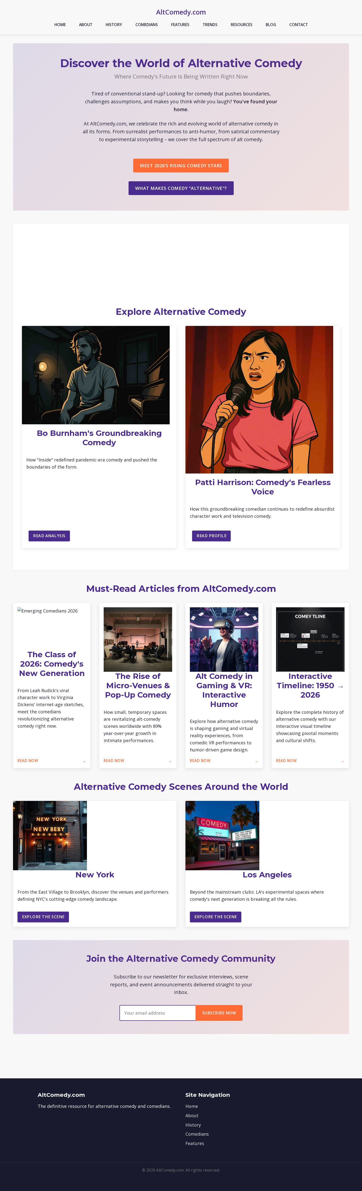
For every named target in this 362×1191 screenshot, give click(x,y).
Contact (298, 24)
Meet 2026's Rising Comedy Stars (181, 165)
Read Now (27, 760)
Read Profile (211, 535)
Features (180, 24)
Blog (271, 24)
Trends (210, 24)
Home (60, 24)
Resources (241, 24)
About (85, 24)
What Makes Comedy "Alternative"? (181, 188)
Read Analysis (49, 535)
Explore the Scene (43, 916)
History (114, 24)
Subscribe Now (219, 1013)
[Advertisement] (181, 269)
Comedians (146, 24)
